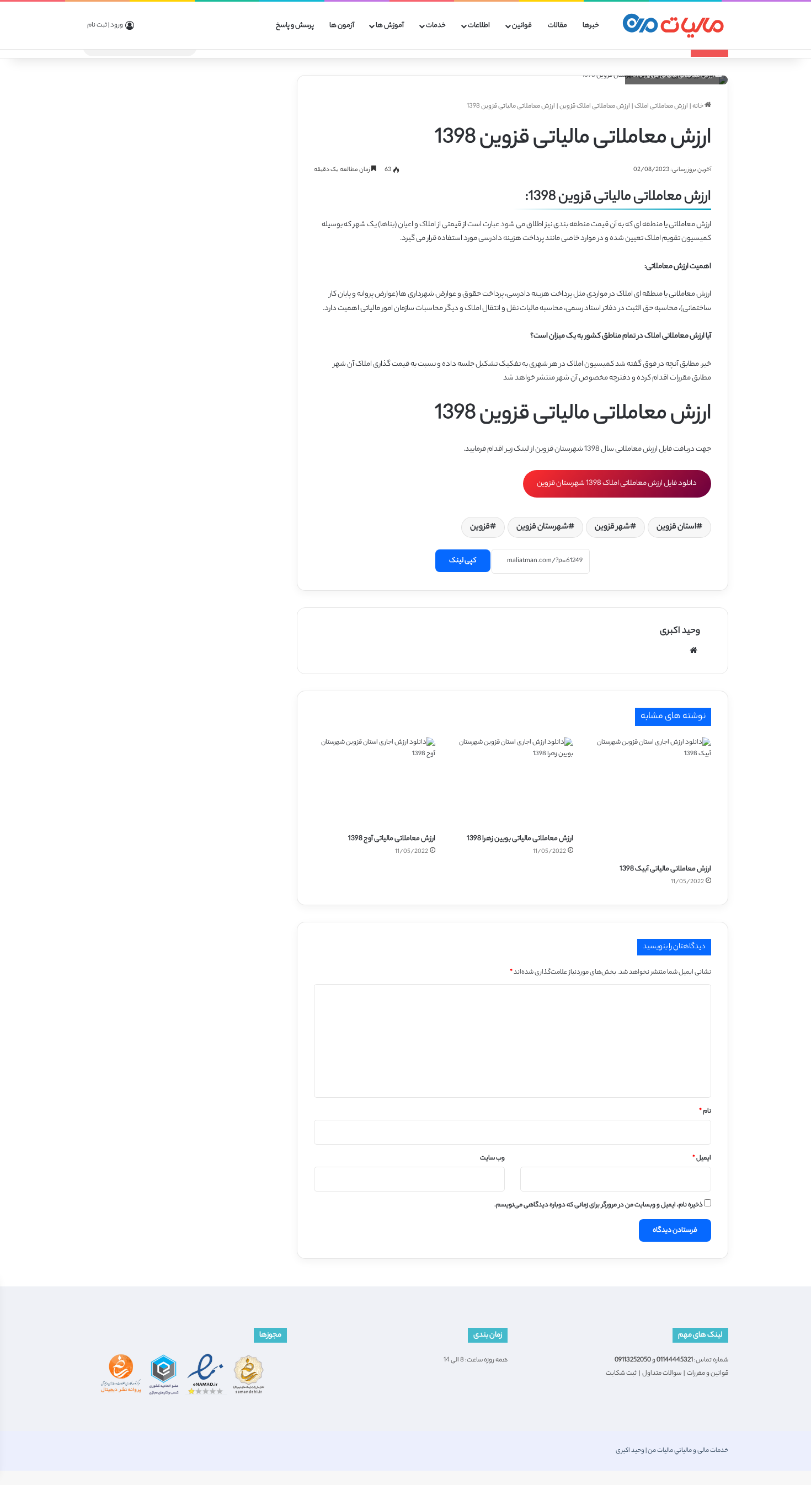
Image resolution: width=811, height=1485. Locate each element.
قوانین (522, 25)
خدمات (436, 25)
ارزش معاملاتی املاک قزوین (594, 106)
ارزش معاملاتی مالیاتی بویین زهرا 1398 (520, 839)
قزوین (480, 527)
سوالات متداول (661, 1373)
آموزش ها (390, 25)
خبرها (591, 25)
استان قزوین (676, 527)
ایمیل (701, 1158)
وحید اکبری (680, 631)
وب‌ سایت (492, 1158)
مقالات (557, 25)
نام (705, 1111)
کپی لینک (463, 561)
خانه (698, 106)
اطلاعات (479, 25)
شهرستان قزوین (542, 527)
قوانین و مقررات (707, 1373)
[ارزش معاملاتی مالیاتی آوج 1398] (374, 782)
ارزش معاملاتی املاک (661, 106)
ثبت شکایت (621, 1373)
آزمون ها (341, 25)
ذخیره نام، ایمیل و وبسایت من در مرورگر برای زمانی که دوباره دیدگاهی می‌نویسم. (598, 1205)
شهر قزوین (612, 527)
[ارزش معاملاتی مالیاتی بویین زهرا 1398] (512, 782)
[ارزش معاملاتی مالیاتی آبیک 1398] (650, 797)
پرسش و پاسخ (295, 25)
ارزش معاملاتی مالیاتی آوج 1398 (391, 839)
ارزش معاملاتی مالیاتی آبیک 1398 (665, 869)
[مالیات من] (673, 25)
